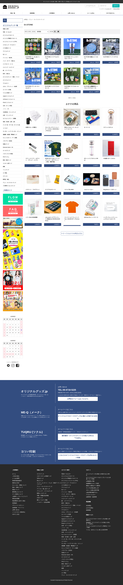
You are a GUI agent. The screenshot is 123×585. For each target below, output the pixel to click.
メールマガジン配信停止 (18, 512)
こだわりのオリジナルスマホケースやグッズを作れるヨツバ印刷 (77, 456)
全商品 (26, 19)
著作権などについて (17, 492)
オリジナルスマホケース (8, 35)
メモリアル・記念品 (7, 140)
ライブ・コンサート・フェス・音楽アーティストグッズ (49, 483)
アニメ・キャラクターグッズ (36, 19)
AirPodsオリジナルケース (9, 99)
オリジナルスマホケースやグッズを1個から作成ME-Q (98, 519)
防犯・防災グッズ (7, 160)
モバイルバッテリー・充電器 (9, 118)
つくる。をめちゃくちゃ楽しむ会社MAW (97, 529)
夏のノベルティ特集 (42, 500)
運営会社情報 (15, 498)
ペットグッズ (6, 169)
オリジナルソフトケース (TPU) (10, 41)
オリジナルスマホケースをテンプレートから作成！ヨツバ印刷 (98, 478)
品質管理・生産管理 (91, 497)
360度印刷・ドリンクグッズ (9, 112)
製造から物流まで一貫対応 (93, 485)
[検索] (5, 20)
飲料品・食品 (6, 179)
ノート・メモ (6, 108)
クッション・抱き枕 (7, 57)
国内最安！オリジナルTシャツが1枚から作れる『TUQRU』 (78, 437)
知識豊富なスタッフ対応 (92, 483)
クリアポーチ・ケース (8, 64)
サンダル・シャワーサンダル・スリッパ (12, 131)
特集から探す (6, 28)
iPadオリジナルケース (8, 102)
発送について (15, 489)
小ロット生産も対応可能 (92, 490)
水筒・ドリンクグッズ (8, 115)
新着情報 (32, 13)
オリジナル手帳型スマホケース (10, 38)
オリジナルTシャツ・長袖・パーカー (11, 76)
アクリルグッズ (6, 51)
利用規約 (14, 503)
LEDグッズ (40, 497)
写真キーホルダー (66, 474)
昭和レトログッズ (41, 493)
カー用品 (5, 173)
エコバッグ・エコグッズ (8, 67)
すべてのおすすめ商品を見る (72, 233)
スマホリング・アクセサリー (9, 44)
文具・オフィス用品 (7, 105)
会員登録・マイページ (18, 507)
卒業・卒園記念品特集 (43, 495)
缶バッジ (5, 54)
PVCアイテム (6, 156)
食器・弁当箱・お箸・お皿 (9, 121)
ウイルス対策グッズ (7, 92)
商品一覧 (12, 13)
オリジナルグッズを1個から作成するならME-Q (98, 474)
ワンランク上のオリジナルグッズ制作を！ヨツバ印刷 (98, 526)
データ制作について (17, 494)
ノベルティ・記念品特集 (43, 502)
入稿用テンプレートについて (20, 496)
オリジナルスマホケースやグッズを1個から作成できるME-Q (78, 417)
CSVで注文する (110, 13)
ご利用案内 (52, 13)
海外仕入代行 (15, 483)
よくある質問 (15, 478)
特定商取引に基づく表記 (18, 500)
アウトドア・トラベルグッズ (44, 491)
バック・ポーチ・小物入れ (9, 60)
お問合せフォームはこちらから (77, 399)
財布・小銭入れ (6, 73)
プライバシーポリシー (18, 505)
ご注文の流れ (15, 476)
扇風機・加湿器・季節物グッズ (10, 134)
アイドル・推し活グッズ (43, 488)
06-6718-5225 (69, 390)
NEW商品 (88, 505)
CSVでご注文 (15, 514)
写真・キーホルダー (7, 32)
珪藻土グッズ (6, 144)
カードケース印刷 (7, 89)
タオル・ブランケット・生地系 (10, 86)
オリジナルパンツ (7, 80)
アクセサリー (6, 83)
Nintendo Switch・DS (8, 147)
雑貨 (4, 166)
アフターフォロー (90, 494)
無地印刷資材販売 (17, 480)
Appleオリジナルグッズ (8, 96)
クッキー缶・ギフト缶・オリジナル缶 (11, 124)
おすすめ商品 (89, 508)
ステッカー (5, 176)
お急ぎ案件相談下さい (92, 492)
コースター (5, 128)
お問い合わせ (71, 13)
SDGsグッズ (40, 478)
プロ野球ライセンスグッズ (9, 185)
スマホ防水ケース (7, 48)
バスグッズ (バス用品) (8, 153)
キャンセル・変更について (19, 485)
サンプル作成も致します (92, 488)
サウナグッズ (40, 474)
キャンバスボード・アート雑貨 (10, 137)
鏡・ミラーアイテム (7, 70)
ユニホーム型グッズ (7, 163)
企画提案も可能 (90, 481)
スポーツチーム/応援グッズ (44, 476)
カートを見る (90, 13)
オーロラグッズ (6, 150)
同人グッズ (40, 480)
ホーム (14, 474)
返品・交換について (17, 487)
